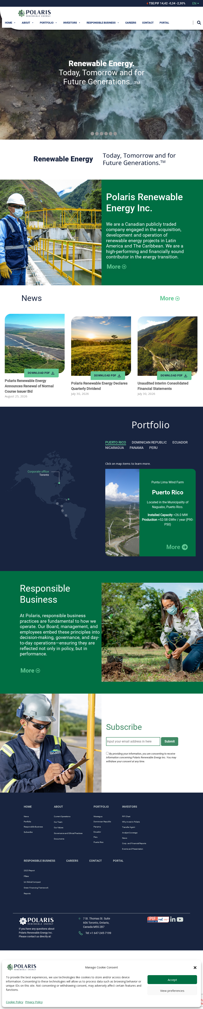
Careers (130, 22)
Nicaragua (114, 448)
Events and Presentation (132, 849)
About (26, 22)
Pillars (26, 876)
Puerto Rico (115, 442)
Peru (153, 448)
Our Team (58, 822)
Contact (148, 22)
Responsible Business (101, 22)
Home (8, 22)
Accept (172, 980)
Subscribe (28, 832)
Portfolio (47, 22)
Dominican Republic (149, 442)
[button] (195, 967)
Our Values (58, 827)
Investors (70, 22)
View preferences (172, 991)
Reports (27, 893)
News (26, 816)
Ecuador (180, 442)
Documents (59, 839)
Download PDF (163, 87)
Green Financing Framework (36, 888)
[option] (150, 512)
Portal (164, 22)
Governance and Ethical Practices (68, 833)
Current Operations (62, 816)
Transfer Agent (128, 827)
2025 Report (29, 870)
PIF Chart (126, 816)
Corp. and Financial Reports (134, 843)
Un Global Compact (32, 882)
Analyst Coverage (129, 833)
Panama (137, 448)
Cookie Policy (14, 1002)
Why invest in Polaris (131, 822)
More (114, 266)
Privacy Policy (34, 1002)
